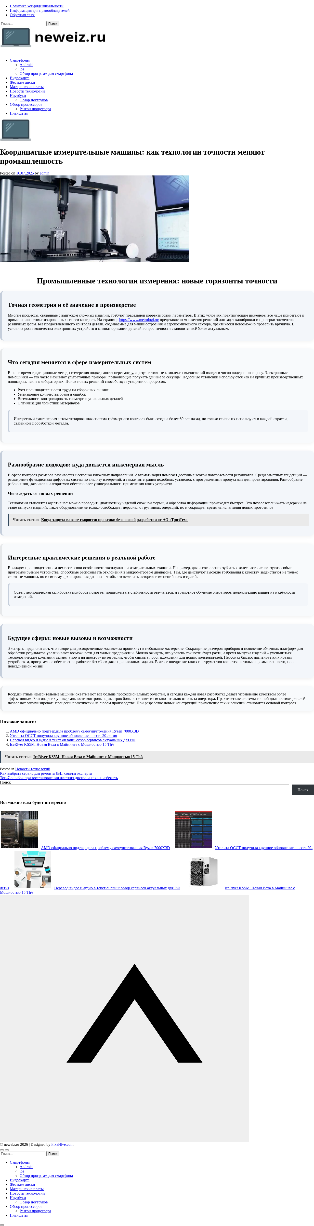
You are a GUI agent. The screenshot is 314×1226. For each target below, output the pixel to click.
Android (26, 65)
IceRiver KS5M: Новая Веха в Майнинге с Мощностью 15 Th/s (62, 744)
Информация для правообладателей (40, 10)
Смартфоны (20, 60)
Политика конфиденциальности (37, 6)
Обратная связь (22, 15)
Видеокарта (19, 78)
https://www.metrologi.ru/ (139, 320)
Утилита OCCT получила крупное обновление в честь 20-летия (63, 735)
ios (22, 69)
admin (44, 173)
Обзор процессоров (26, 104)
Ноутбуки (18, 95)
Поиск (5, 782)
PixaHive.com (62, 1144)
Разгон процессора (35, 109)
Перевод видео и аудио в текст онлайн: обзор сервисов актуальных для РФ (72, 740)
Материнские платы (27, 87)
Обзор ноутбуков (34, 100)
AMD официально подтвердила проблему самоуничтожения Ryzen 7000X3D (74, 731)
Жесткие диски (22, 82)
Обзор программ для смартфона (46, 73)
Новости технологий (27, 91)
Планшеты (19, 113)
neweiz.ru (7, 52)
